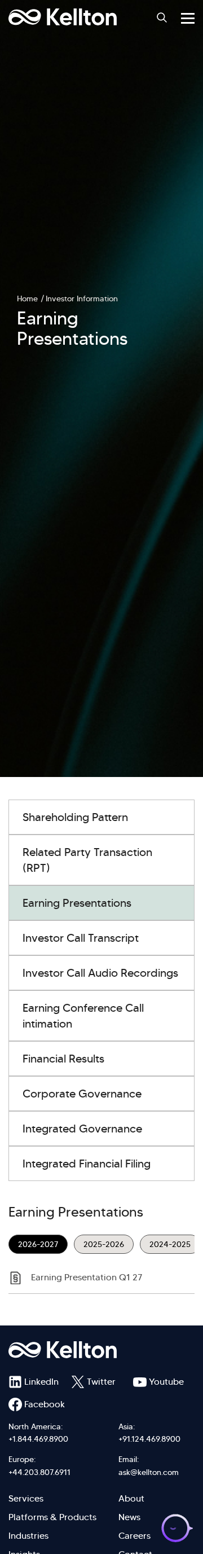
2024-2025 (170, 1244)
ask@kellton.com (148, 1472)
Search (162, 17)
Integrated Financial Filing (87, 1163)
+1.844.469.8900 (38, 1439)
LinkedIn (41, 1381)
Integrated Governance (82, 1128)
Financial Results (63, 1058)
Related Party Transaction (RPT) (87, 860)
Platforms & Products (52, 1517)
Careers (134, 1535)
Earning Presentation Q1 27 (86, 1277)
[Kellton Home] (101, 1349)
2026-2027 (38, 1244)
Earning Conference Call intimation (83, 1015)
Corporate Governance (82, 1093)
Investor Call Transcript (81, 938)
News (129, 1517)
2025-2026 (103, 1244)
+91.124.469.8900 (149, 1439)
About (131, 1498)
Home (27, 298)
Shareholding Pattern (75, 817)
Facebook (44, 1404)
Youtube (166, 1381)
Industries (28, 1535)
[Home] (62, 16)
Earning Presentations (77, 903)
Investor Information (82, 298)
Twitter (101, 1381)
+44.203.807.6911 (39, 1472)
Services (25, 1498)
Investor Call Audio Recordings (100, 973)
